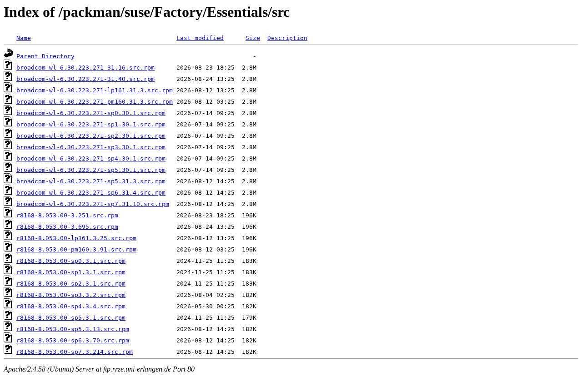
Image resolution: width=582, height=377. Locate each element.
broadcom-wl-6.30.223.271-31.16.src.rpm (85, 67)
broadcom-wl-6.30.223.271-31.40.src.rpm (85, 78)
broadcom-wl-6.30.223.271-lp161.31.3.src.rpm (94, 90)
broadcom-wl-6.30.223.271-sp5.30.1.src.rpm (91, 169)
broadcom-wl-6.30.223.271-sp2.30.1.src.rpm (91, 135)
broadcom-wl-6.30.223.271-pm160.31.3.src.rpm (94, 101)
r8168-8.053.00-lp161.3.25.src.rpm (76, 238)
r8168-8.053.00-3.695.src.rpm (67, 226)
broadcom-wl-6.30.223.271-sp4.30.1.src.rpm (91, 158)
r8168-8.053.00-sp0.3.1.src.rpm (70, 260)
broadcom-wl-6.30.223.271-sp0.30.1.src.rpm (91, 113)
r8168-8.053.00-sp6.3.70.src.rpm (72, 340)
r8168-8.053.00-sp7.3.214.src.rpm (74, 351)
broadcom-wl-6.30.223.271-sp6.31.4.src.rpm (91, 192)
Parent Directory (45, 56)
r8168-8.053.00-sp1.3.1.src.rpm (70, 272)
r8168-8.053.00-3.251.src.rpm (67, 215)
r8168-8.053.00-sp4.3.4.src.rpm (70, 306)
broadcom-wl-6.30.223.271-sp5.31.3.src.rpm (91, 181)
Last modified (200, 38)
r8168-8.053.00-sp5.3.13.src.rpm (72, 329)
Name (23, 38)
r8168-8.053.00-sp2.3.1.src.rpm (70, 283)
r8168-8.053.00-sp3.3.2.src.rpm (70, 295)
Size (253, 38)
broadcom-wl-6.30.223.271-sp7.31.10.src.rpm (92, 204)
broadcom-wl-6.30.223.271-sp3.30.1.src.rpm (91, 147)
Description (287, 38)
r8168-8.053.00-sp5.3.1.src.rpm (70, 317)
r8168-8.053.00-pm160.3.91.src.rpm (76, 249)
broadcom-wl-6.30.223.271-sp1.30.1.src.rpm (91, 124)
